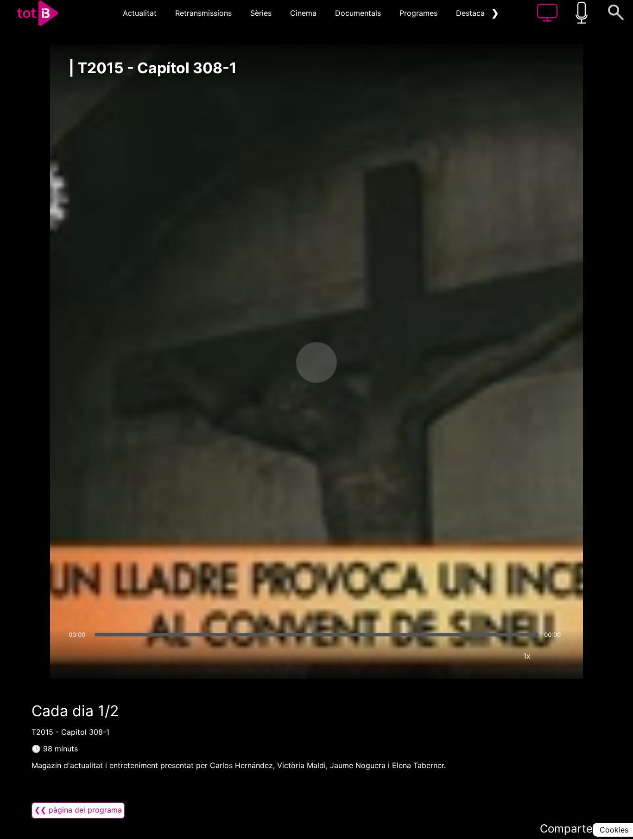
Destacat (471, 13)
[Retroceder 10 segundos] (268, 362)
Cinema (303, 13)
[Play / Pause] (316, 362)
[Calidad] (499, 656)
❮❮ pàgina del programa (78, 809)
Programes (418, 13)
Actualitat (140, 13)
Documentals (358, 13)
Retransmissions (203, 13)
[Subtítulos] (471, 656)
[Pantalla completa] (554, 656)
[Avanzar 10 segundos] (365, 362)
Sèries (261, 13)
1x (527, 656)
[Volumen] (78, 656)
